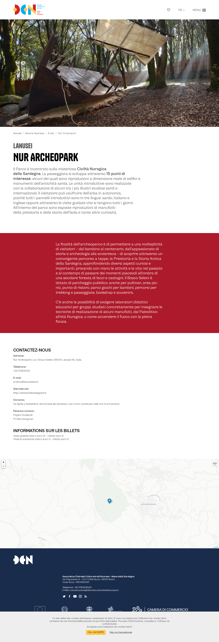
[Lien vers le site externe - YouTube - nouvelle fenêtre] (75, 596)
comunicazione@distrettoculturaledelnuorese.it (94, 590)
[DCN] (26, 559)
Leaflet (215, 547)
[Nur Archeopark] (109, 73)
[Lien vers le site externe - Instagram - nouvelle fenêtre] (80, 596)
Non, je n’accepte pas (121, 632)
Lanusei (22, 146)
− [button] (3, 466)
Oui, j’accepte (96, 632)
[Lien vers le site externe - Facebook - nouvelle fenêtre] (69, 596)
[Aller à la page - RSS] (85, 596)
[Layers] (215, 463)
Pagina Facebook (23, 415)
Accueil (17, 133)
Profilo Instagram (23, 419)
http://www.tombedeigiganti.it (29, 392)
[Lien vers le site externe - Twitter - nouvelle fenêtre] (64, 596)
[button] (168, 9)
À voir (51, 133)
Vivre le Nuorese (34, 133)
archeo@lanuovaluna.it (25, 381)
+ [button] (3, 462)
